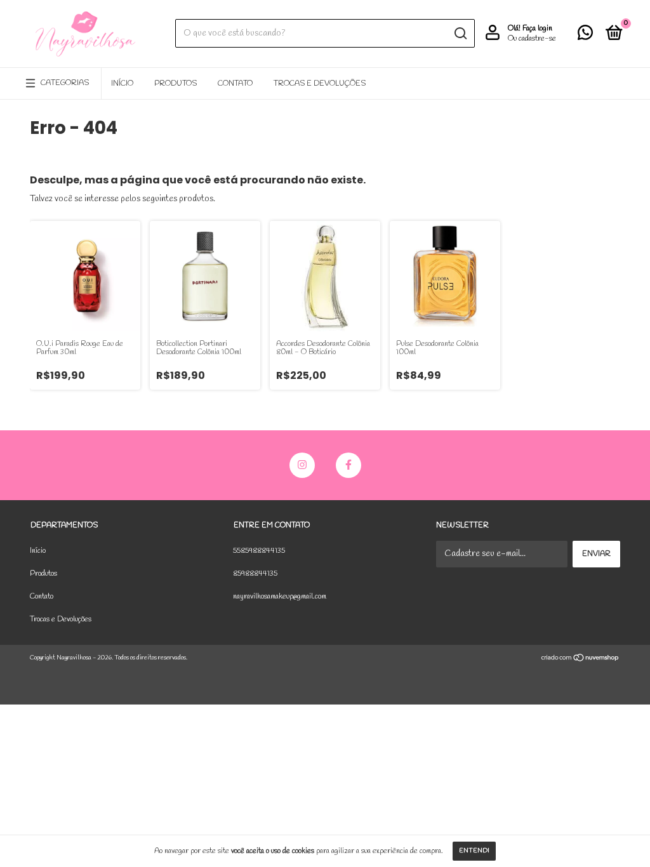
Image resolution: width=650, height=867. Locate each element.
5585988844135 (259, 551)
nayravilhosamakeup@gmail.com (279, 597)
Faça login (537, 28)
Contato (235, 84)
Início (122, 84)
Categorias (65, 83)
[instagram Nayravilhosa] (302, 465)
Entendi (474, 851)
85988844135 (255, 574)
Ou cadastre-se (532, 39)
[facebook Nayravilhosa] (348, 465)
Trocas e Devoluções (320, 84)
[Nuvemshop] (580, 660)
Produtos (175, 84)
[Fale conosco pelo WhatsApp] (585, 36)
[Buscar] (459, 33)
